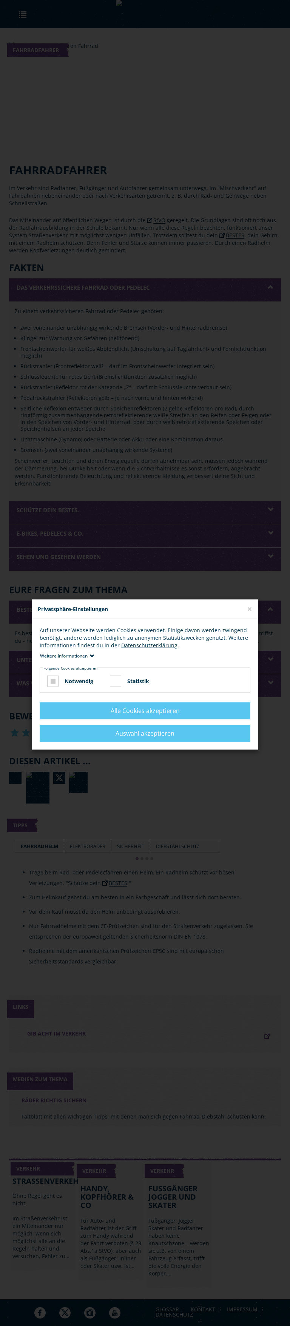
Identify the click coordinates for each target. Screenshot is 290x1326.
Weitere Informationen (64, 656)
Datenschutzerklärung (149, 645)
